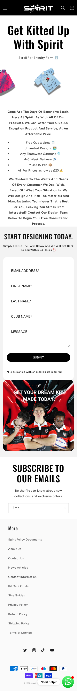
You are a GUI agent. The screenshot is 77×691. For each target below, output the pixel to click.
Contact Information (22, 577)
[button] (5, 7)
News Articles (18, 567)
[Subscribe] (64, 508)
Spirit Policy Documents (25, 539)
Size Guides (16, 595)
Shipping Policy (19, 623)
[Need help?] (68, 682)
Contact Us (16, 558)
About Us (14, 549)
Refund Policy (18, 614)
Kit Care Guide (18, 586)
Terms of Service (20, 633)
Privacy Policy (18, 604)
